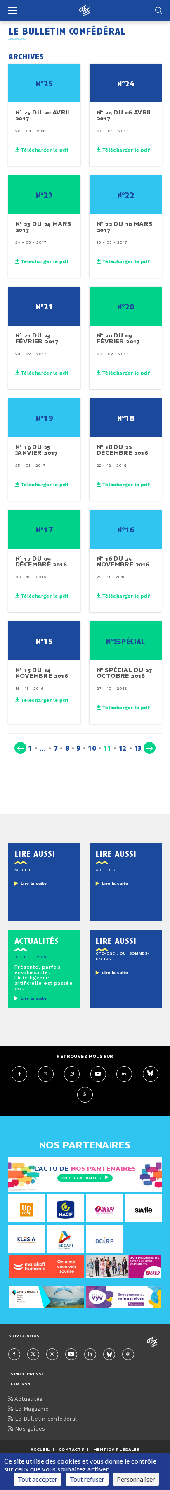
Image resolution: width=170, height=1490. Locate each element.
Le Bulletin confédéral (45, 1419)
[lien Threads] (85, 1095)
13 (138, 748)
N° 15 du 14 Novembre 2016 (41, 673)
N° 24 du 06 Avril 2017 (125, 115)
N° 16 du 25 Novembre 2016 (123, 561)
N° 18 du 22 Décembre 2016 (122, 450)
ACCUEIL (40, 1449)
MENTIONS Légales (116, 1449)
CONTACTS (71, 1449)
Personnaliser (136, 1479)
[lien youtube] (98, 1074)
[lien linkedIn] (124, 1074)
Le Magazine (31, 1409)
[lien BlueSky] (150, 1074)
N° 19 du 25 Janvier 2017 (36, 450)
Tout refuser (87, 1479)
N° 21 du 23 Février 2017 (37, 338)
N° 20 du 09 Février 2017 (118, 338)
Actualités (27, 1399)
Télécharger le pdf (43, 150)
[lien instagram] (72, 1074)
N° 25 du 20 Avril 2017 (43, 115)
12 (123, 748)
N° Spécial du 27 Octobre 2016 (124, 673)
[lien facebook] (19, 1074)
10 (92, 748)
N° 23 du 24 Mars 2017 (43, 227)
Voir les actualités (81, 1178)
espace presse (26, 1373)
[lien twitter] (46, 1074)
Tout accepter (37, 1479)
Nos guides (29, 1429)
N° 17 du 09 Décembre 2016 (40, 561)
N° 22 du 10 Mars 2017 (124, 227)
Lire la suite (34, 883)
